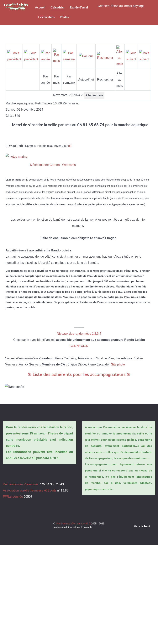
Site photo (118, 364)
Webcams (69, 164)
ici (69, 145)
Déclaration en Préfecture (20, 484)
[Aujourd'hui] (86, 56)
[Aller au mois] (119, 56)
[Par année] (45, 56)
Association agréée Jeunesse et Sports (29, 490)
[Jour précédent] (31, 56)
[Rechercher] (105, 56)
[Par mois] (56, 56)
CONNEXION (79, 346)
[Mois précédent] (14, 56)
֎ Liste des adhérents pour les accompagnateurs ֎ (79, 374)
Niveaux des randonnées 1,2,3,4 (79, 333)
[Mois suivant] (144, 56)
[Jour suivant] (131, 56)
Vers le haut (142, 526)
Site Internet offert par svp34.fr (73, 523)
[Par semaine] (69, 56)
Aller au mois (94, 95)
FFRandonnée (13, 496)
